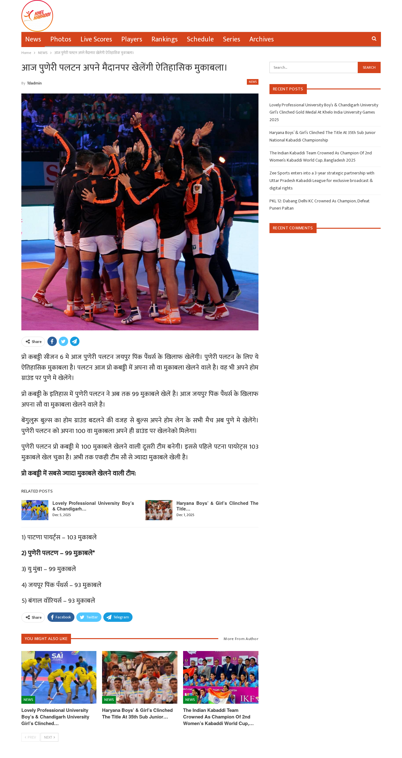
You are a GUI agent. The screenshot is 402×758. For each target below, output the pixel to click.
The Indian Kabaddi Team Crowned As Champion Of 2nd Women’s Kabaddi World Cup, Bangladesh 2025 (320, 156)
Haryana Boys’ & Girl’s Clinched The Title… (217, 506)
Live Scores (96, 39)
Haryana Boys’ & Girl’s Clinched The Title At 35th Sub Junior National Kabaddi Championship (322, 136)
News (33, 39)
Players (131, 39)
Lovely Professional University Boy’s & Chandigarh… (93, 506)
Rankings (164, 39)
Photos (60, 39)
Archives (261, 39)
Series (231, 39)
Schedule (200, 39)
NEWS (253, 81)
